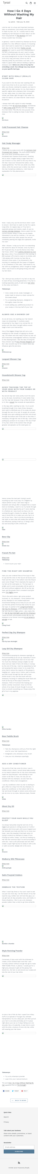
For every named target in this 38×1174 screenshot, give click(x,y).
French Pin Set (8, 553)
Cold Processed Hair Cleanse (15, 127)
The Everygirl (21, 1085)
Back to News (20, 1100)
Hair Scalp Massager (11, 143)
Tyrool (15, 1167)
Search (6, 1117)
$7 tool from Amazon (20, 106)
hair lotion (31, 283)
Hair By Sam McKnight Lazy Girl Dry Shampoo (20, 613)
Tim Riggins (9, 592)
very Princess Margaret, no (25, 342)
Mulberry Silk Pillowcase (13, 859)
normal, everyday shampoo (11, 231)
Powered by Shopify (23, 1167)
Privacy (6, 1122)
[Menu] (35, 3)
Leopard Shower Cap (11, 359)
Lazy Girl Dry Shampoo (12, 648)
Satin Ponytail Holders (12, 875)
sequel (12, 402)
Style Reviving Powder (12, 951)
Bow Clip (6, 537)
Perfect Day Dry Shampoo (13, 632)
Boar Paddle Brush (10, 736)
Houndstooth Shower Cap (13, 375)
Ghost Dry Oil (8, 806)
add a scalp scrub (9, 108)
